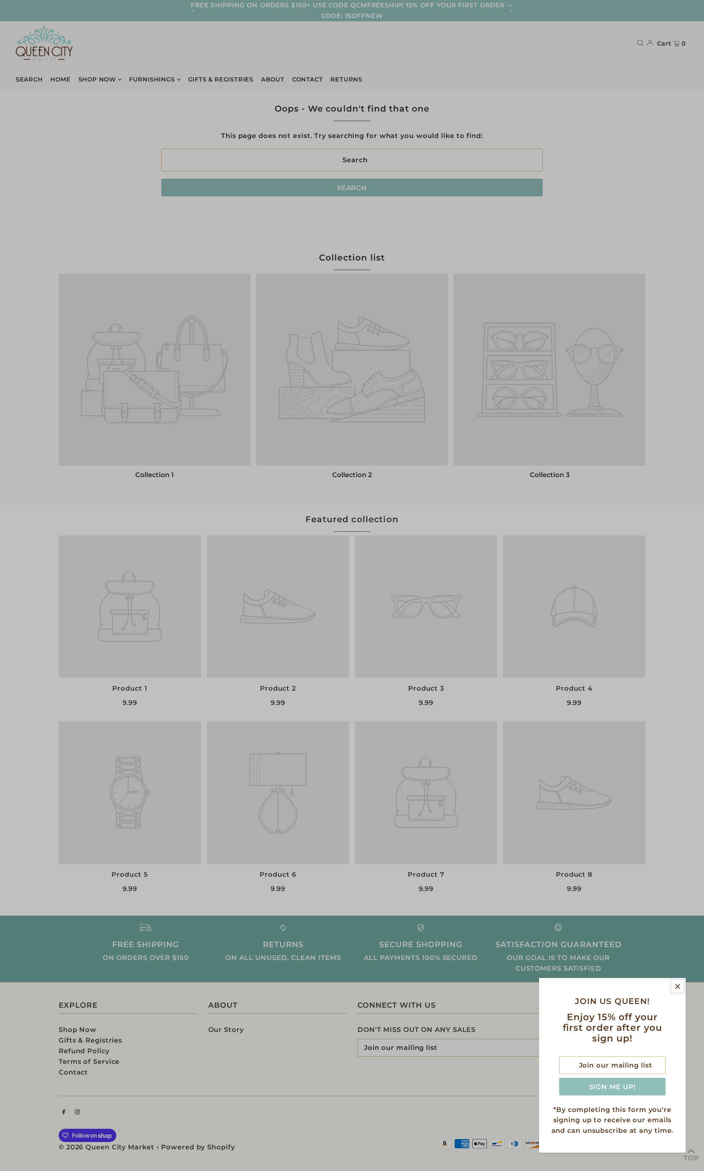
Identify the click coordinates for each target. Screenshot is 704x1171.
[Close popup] (677, 986)
